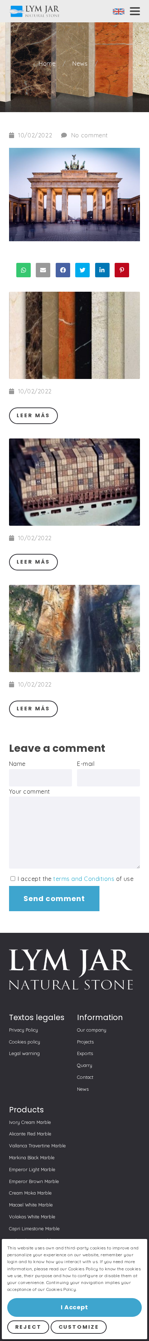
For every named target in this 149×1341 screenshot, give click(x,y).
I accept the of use (75, 878)
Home (48, 63)
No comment (89, 135)
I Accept (74, 1307)
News (80, 63)
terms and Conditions (83, 878)
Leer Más (33, 415)
